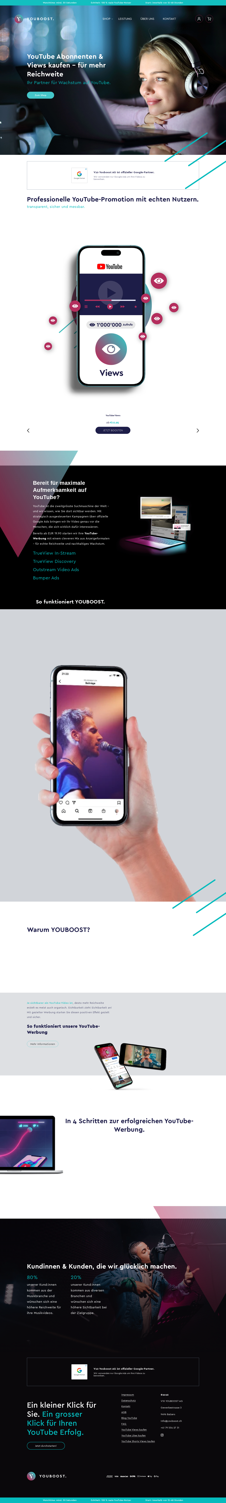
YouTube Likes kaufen (133, 1435)
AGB (123, 1412)
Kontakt (125, 1406)
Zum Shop (40, 95)
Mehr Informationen (42, 1044)
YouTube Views (113, 415)
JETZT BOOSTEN (113, 430)
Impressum (127, 1394)
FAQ (123, 1423)
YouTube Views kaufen (134, 1429)
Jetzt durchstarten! (46, 1445)
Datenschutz (128, 1400)
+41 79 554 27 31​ (170, 1427)
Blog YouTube (129, 1417)
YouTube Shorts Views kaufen (138, 1441)
